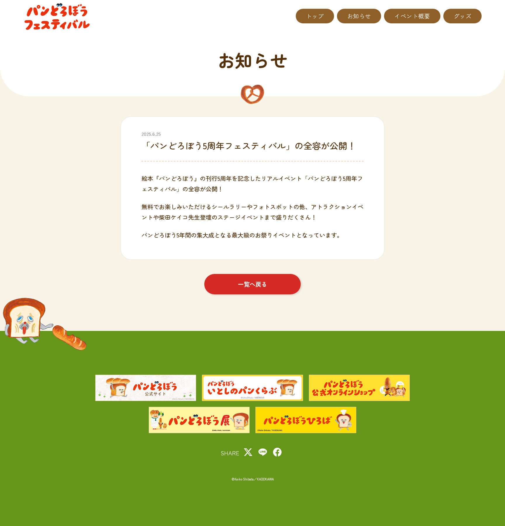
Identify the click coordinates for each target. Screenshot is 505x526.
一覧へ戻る (252, 284)
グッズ (462, 16)
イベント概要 (412, 16)
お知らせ (359, 16)
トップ (315, 16)
